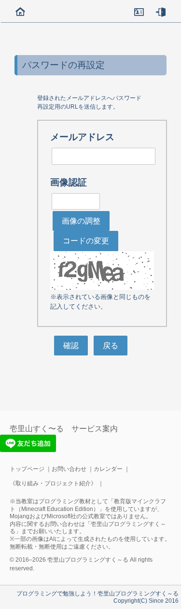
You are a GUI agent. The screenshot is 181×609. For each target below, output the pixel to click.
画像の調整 (81, 221)
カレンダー (108, 469)
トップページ (27, 469)
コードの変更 (86, 241)
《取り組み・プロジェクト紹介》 (53, 483)
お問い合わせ (69, 469)
